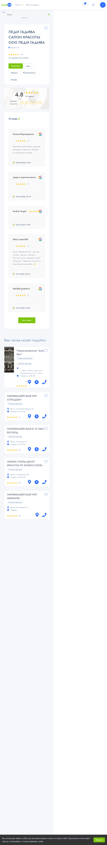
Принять (99, 840)
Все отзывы (26, 320)
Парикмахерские (25, 358)
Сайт (28, 66)
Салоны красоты (24, 363)
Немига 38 (15, 47)
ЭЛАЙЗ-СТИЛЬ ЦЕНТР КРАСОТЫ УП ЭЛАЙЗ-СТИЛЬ (24, 463)
